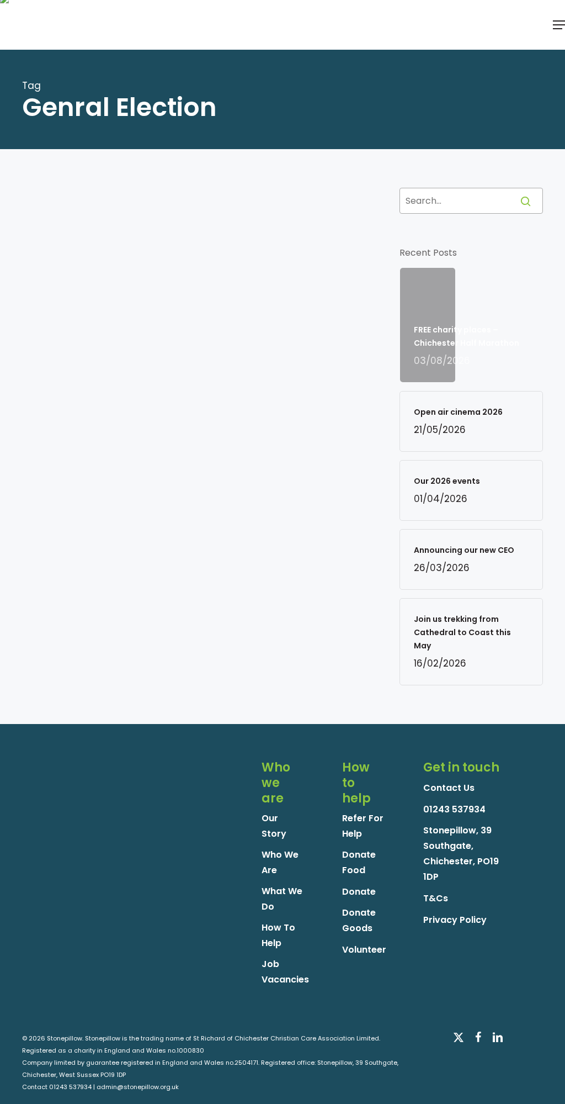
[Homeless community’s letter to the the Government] (81, 355)
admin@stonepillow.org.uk (138, 1086)
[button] (559, 24)
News (169, 260)
